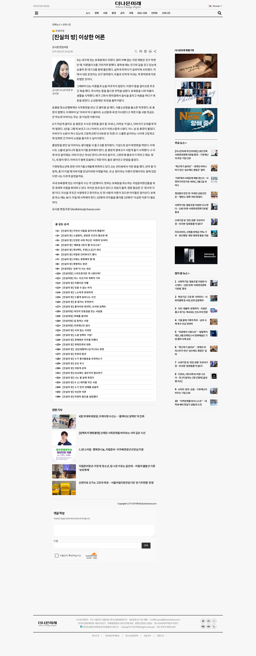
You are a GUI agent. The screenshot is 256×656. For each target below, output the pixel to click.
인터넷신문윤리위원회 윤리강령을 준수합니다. (101, 627)
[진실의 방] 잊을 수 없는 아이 (77, 287)
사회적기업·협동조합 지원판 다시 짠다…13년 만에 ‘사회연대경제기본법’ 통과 (191, 209)
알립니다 (160, 635)
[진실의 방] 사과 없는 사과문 (76, 330)
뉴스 (88, 13)
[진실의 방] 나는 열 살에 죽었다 (78, 377)
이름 (56, 541)
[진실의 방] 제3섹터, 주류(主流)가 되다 (81, 249)
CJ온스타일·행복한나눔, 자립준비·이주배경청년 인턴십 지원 (111, 449)
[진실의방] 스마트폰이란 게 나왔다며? (81, 273)
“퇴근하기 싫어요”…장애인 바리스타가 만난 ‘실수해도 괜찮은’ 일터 (191, 351)
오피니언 (166, 13)
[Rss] (214, 626)
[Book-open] (203, 626)
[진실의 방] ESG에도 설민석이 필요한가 (82, 372)
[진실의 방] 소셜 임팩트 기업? (77, 335)
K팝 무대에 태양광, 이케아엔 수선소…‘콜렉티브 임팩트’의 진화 (111, 416)
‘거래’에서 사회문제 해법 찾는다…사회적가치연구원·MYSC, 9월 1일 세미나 (191, 182)
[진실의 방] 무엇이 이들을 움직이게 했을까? (83, 230)
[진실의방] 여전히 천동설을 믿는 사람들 (82, 311)
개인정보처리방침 (112, 635)
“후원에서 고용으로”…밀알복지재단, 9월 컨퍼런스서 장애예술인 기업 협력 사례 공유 (191, 335)
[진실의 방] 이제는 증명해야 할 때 (78, 259)
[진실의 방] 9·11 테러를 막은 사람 (79, 382)
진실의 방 (60, 30)
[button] (136, 51)
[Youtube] (208, 626)
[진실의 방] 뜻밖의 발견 (74, 354)
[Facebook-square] (208, 621)
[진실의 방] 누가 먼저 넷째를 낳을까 (80, 387)
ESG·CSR (142, 13)
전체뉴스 (56, 24)
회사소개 (95, 635)
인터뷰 (154, 13)
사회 (105, 13)
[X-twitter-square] (203, 621)
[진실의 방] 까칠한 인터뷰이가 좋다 (79, 254)
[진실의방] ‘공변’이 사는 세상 (76, 268)
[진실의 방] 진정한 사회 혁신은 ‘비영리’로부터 (84, 240)
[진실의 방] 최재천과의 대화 (76, 344)
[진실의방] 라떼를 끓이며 (75, 316)
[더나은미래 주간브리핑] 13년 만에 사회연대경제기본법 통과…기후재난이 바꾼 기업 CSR (191, 155)
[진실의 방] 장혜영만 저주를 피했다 (80, 339)
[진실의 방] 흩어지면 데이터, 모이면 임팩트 (84, 306)
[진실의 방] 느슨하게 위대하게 (77, 292)
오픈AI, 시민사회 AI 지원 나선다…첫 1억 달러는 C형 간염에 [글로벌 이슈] (191, 378)
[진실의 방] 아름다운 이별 (75, 282)
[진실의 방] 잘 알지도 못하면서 (77, 301)
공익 (122, 13)
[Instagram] (214, 621)
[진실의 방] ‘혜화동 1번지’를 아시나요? (81, 245)
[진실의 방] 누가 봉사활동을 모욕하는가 (82, 358)
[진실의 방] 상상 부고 (73, 363)
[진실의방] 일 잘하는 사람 (75, 320)
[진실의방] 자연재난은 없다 (76, 325)
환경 (114, 13)
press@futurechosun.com (168, 619)
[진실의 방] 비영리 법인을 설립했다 (80, 396)
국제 (131, 13)
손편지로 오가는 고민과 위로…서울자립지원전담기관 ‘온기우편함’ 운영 (116, 482)
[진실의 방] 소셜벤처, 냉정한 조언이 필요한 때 (84, 235)
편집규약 (147, 635)
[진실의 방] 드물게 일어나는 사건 (79, 297)
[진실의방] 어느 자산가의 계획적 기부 (81, 278)
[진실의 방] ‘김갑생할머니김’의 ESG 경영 (83, 349)
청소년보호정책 (131, 635)
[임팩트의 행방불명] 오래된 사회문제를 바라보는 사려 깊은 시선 (112, 433)
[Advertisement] (196, 467)
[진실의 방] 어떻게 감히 (74, 368)
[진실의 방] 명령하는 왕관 (74, 263)
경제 (97, 13)
